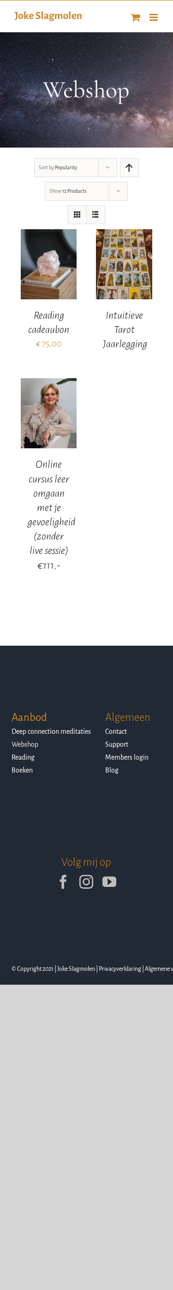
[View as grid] (77, 215)
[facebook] (63, 882)
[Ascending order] (129, 168)
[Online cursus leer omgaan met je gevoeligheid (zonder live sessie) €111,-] (49, 384)
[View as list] (96, 215)
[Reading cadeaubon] (49, 235)
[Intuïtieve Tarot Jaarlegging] (124, 235)
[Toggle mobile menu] (154, 17)
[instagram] (86, 882)
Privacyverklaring (120, 969)
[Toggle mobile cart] (135, 17)
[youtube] (109, 882)
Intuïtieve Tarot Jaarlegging (125, 330)
